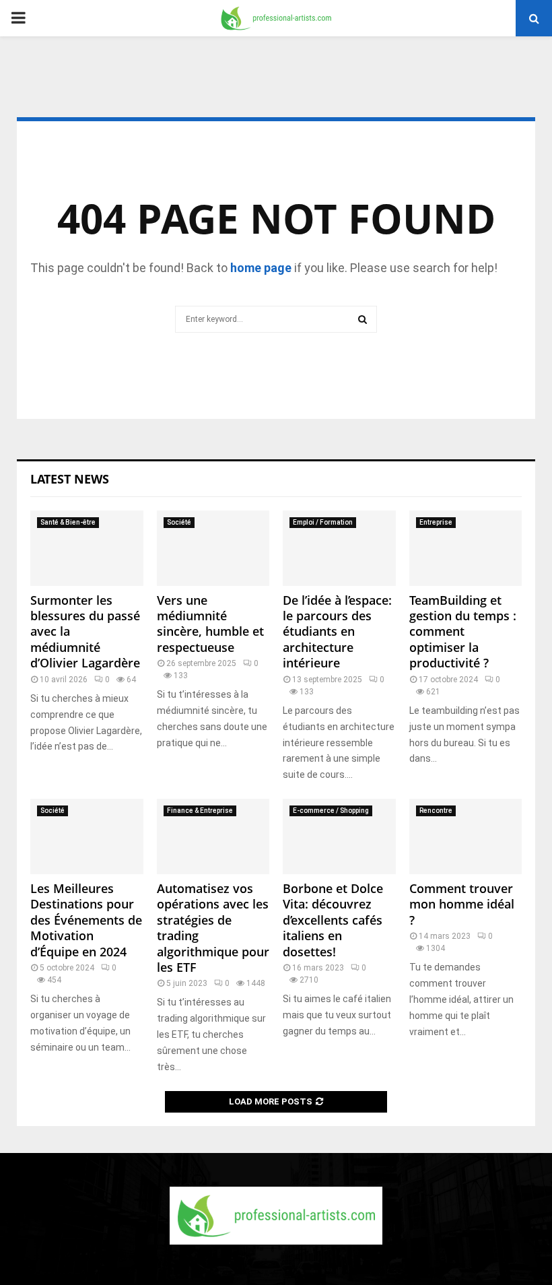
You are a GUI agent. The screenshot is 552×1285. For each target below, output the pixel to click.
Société (179, 522)
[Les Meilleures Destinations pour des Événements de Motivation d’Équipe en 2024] (86, 836)
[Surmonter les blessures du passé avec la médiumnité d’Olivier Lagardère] (86, 548)
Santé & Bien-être (68, 522)
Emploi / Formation (323, 522)
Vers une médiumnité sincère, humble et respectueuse (210, 623)
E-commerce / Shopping (331, 810)
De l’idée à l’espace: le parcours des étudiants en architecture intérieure (337, 631)
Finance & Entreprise (200, 810)
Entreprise (435, 522)
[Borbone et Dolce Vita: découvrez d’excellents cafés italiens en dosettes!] (339, 836)
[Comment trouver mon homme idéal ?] (465, 836)
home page (260, 268)
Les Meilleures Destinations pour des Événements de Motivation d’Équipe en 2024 (86, 920)
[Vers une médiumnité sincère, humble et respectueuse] (213, 548)
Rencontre (435, 810)
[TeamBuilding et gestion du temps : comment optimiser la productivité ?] (465, 548)
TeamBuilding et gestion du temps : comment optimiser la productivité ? (462, 631)
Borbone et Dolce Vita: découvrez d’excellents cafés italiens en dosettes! (333, 920)
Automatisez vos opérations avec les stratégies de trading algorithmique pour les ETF (213, 927)
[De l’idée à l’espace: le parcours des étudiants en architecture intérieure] (339, 548)
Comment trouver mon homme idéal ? (461, 904)
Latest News (69, 479)
